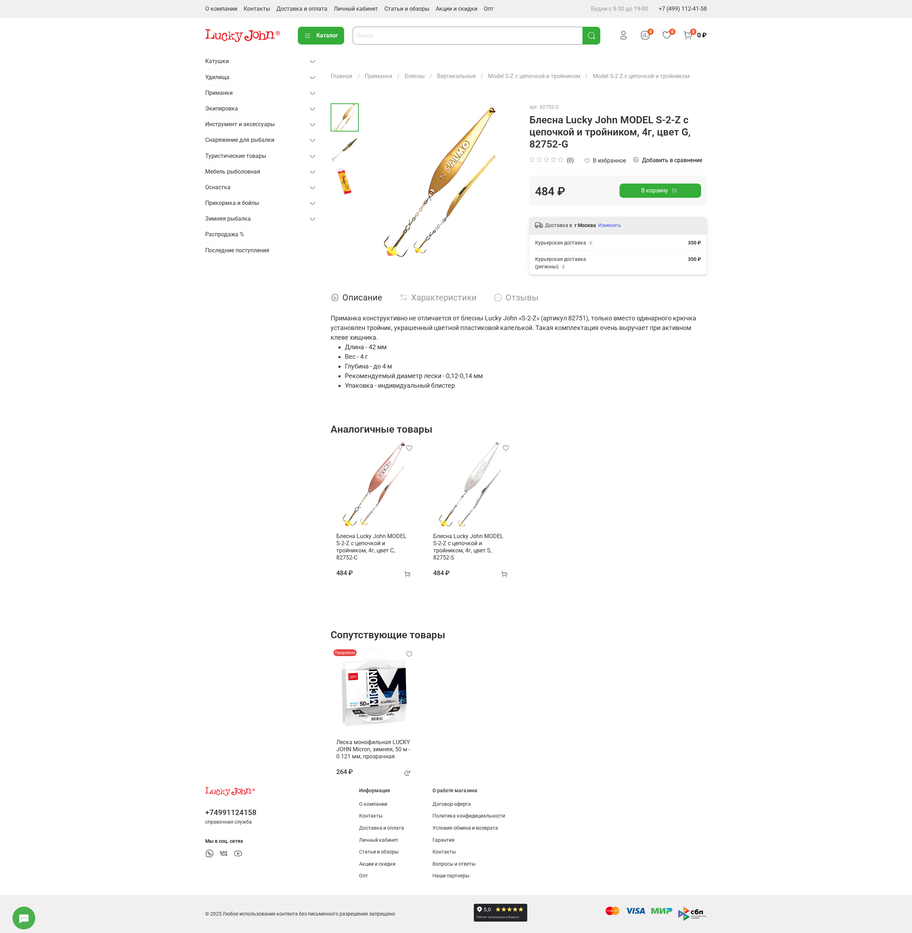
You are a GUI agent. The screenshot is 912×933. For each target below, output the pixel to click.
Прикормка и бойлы (232, 203)
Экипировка (221, 108)
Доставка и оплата (301, 8)
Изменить (609, 225)
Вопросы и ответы (454, 864)
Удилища (217, 77)
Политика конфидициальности (468, 816)
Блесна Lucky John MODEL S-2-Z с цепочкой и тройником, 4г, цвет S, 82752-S (468, 547)
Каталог (327, 35)
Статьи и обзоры (406, 8)
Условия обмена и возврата (465, 828)
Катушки (217, 61)
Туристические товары (235, 156)
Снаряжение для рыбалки (239, 139)
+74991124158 (230, 812)
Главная (341, 76)
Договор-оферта (451, 804)
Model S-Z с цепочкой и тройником (534, 76)
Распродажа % (224, 234)
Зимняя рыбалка (228, 218)
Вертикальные (456, 76)
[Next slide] (504, 181)
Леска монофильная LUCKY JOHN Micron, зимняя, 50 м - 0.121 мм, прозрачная (373, 748)
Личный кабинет (356, 8)
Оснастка (217, 187)
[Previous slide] (376, 181)
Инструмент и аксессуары (240, 124)
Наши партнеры (451, 876)
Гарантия (443, 840)
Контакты (257, 8)
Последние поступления (237, 250)
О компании (221, 8)
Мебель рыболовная (232, 171)
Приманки (378, 76)
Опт (489, 8)
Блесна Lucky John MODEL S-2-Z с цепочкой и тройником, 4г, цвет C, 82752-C (371, 547)
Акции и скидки (456, 8)
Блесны (415, 76)
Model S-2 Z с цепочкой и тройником (641, 76)
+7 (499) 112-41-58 (683, 8)
